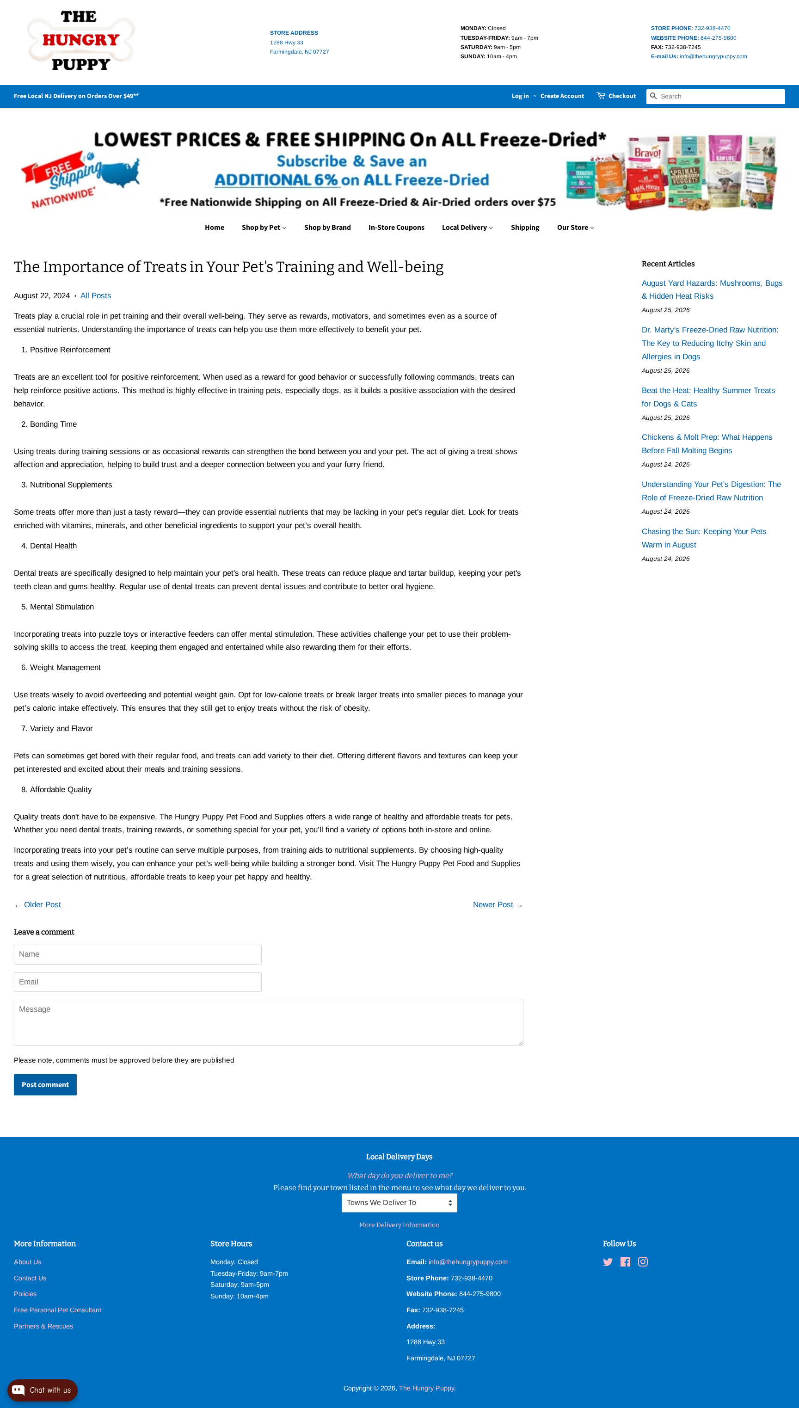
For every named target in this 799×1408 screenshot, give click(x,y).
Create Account (562, 96)
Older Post (42, 904)
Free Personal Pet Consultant (57, 1310)
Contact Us (30, 1278)
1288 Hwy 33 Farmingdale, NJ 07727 (299, 42)
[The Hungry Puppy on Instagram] (643, 1263)
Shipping (525, 227)
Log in (520, 96)
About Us (27, 1262)
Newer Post (493, 904)
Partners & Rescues (43, 1326)
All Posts (95, 295)
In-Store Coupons (396, 227)
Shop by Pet (262, 227)
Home (214, 227)
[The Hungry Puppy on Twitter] (608, 1263)
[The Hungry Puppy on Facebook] (625, 1263)
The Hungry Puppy (426, 1388)
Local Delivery (465, 227)
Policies (25, 1293)
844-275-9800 (694, 38)
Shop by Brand (327, 227)
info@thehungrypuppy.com (699, 56)
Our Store (573, 227)
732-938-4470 (691, 28)
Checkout (622, 96)
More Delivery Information (399, 1225)
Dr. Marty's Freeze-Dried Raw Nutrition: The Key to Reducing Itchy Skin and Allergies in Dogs (710, 343)
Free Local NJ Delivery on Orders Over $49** (76, 96)
